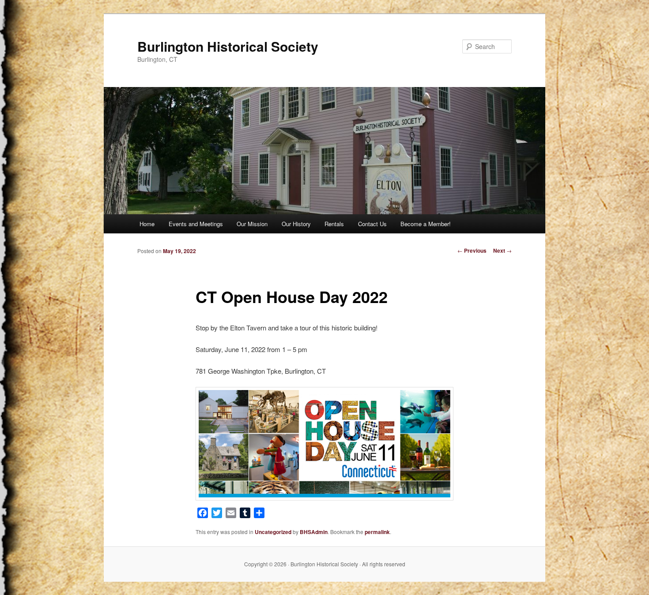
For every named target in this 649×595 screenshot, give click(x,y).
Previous (472, 250)
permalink (377, 532)
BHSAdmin (314, 532)
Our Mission (252, 224)
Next (502, 250)
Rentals (334, 224)
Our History (296, 224)
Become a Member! (425, 224)
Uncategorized (273, 532)
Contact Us (372, 224)
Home (147, 224)
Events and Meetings (196, 224)
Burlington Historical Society (227, 46)
